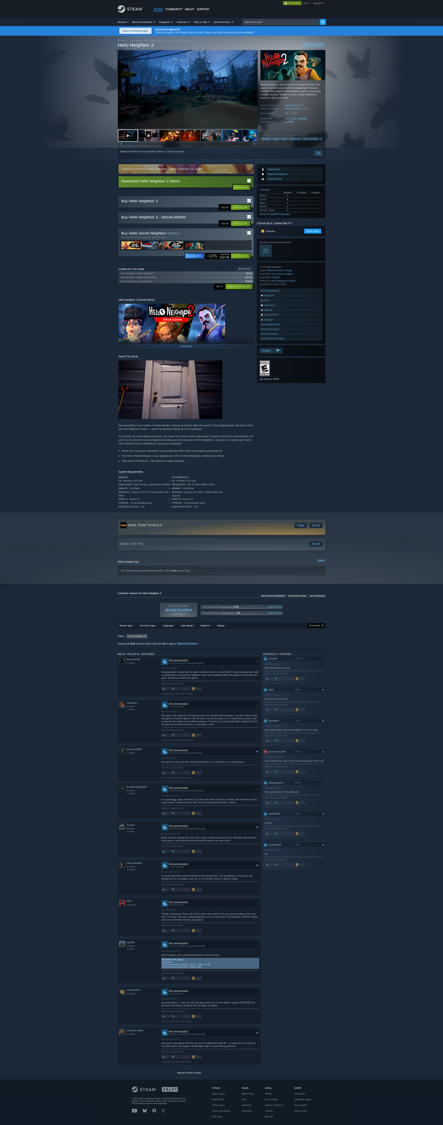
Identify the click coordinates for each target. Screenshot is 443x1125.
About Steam (218, 1093)
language (317, 3)
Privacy (269, 1093)
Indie (280, 270)
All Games (123, 40)
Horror (284, 139)
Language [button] (168, 625)
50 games (131, 867)
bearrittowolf (133, 990)
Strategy (288, 270)
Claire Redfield (134, 863)
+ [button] (321, 139)
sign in (306, 3)
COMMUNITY (173, 9)
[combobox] (281, 22)
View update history (270, 324)
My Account (300, 1111)
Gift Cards (217, 1116)
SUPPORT (203, 9)
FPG (129, 901)
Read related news (270, 329)
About (189, 9)
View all (321, 560)
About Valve (248, 1093)
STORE (158, 9)
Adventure (266, 139)
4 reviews (131, 949)
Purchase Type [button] (147, 625)
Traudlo (131, 825)
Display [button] (220, 625)
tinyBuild (302, 118)
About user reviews (297, 595)
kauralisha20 (133, 659)
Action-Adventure (310, 139)
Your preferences (317, 595)
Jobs (244, 1099)
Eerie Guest (291, 118)
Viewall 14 (265, 250)
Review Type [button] (125, 625)
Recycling (247, 1111)
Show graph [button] (314, 625)
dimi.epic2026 (134, 749)
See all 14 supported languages (275, 214)
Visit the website (269, 290)
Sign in (123, 151)
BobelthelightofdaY (137, 787)
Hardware (246, 1105)
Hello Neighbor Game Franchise (159, 40)
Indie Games (136, 40)
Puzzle (276, 139)
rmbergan (132, 703)
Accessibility (271, 1099)
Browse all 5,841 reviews (189, 1073)
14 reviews (131, 905)
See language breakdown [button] (273, 595)
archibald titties (135, 1030)
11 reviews (131, 993)
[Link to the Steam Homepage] (130, 11)
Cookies (269, 1111)
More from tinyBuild (145, 525)
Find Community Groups (272, 338)
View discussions (269, 333)
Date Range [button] (187, 625)
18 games (131, 946)
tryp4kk (130, 942)
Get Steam (300, 1093)
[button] (123, 22)
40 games (131, 829)
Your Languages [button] (135, 636)
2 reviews (131, 831)
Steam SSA (218, 1099)
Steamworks (218, 1105)
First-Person (295, 139)
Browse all (244, 269)
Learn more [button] (312, 231)
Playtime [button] (205, 625)
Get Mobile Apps (303, 1099)
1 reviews (131, 663)
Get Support (301, 1105)
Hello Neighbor (279, 280)
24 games (131, 790)
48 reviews (131, 870)
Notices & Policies (274, 1105)
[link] (218, 256)
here (174, 570)
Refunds (269, 1116)
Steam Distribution (221, 1111)
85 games (131, 706)
